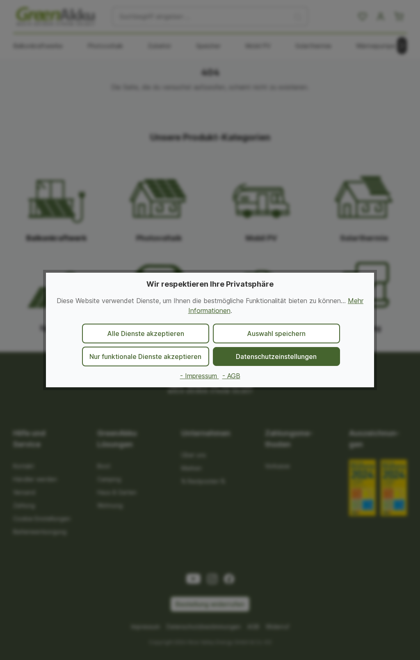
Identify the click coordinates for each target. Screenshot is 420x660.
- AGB (231, 376)
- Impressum (199, 376)
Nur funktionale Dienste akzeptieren (145, 356)
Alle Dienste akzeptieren (145, 333)
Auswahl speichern (276, 333)
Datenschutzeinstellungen (276, 356)
